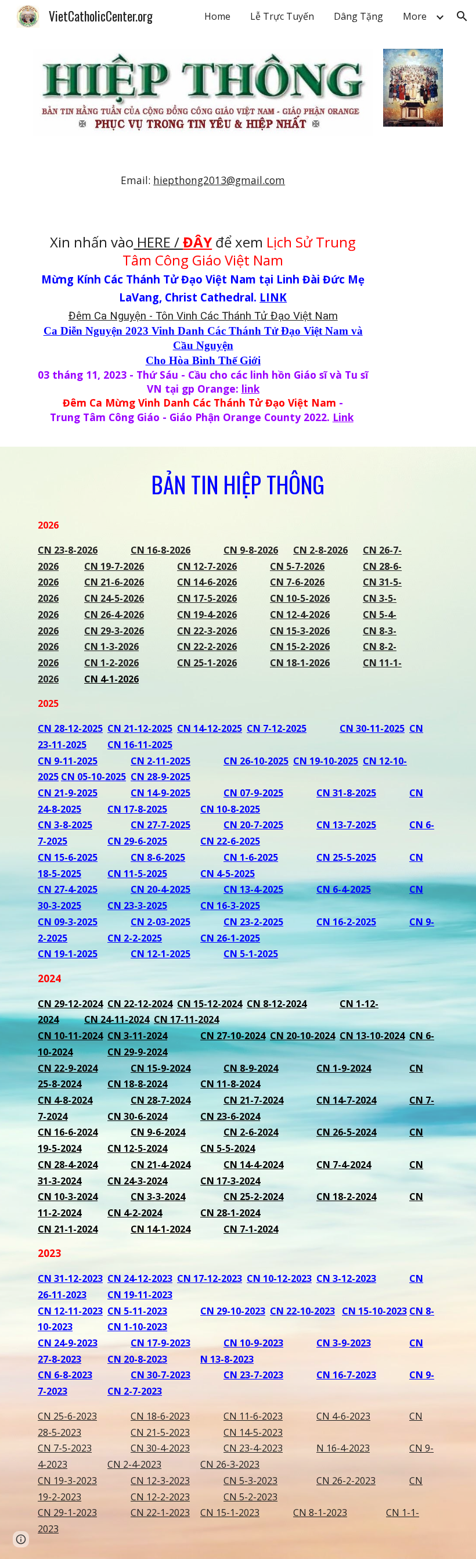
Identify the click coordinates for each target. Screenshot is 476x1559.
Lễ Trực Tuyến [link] (282, 16)
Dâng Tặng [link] (358, 16)
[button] (462, 16)
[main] (203, 180)
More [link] (415, 16)
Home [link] (217, 16)
